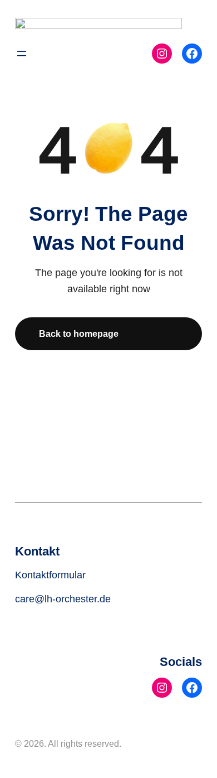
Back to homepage (79, 333)
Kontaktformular (50, 575)
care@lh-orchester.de (63, 599)
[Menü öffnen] (21, 53)
